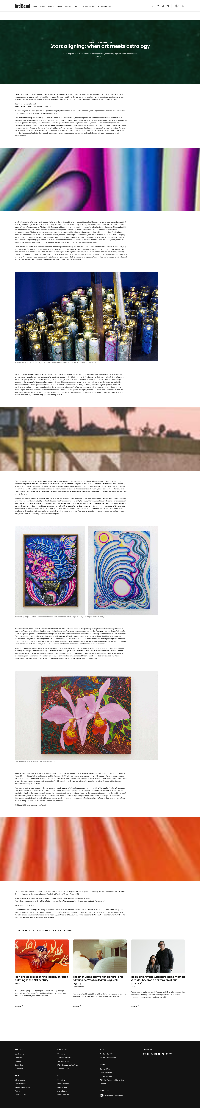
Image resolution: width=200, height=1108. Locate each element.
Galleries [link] (68, 6)
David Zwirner (55, 128)
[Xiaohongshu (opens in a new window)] (170, 1054)
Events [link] (59, 6)
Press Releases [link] (63, 1083)
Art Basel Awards (104, 6)
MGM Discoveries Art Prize (67, 1065)
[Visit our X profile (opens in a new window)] (152, 1054)
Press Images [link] (62, 1087)
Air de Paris (89, 901)
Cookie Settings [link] (106, 1076)
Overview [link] (61, 1054)
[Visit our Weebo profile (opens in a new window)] (167, 1054)
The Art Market (63, 1061)
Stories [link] (42, 6)
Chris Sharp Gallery (65, 898)
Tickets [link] (51, 6)
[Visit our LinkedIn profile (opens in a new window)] (155, 1054)
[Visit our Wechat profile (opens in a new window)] (163, 1054)
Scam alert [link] (19, 1068)
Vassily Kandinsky (104, 498)
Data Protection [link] (106, 1072)
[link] (22, 6)
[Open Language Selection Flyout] (167, 6)
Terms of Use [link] (105, 1069)
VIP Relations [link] (20, 1080)
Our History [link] (19, 1054)
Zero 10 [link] (77, 6)
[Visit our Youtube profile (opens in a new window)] (159, 1054)
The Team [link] (18, 1057)
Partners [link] (18, 1091)
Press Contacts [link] (63, 1095)
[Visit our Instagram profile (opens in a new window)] (144, 1054)
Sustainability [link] (20, 1095)
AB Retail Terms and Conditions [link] (112, 1080)
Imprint (103, 1083)
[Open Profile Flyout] (158, 6)
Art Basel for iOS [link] (106, 1054)
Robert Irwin (64, 636)
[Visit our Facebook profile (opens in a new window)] (148, 1054)
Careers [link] (18, 1061)
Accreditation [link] (62, 1091)
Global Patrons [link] (20, 1083)
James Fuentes (56, 125)
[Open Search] (152, 6)
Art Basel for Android (108, 1057)
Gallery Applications (22, 1087)
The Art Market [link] (89, 6)
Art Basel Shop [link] (63, 1068)
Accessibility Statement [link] (114, 1095)
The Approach (68, 901)
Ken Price (104, 631)
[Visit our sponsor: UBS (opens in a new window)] (179, 6)
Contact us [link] (19, 1065)
